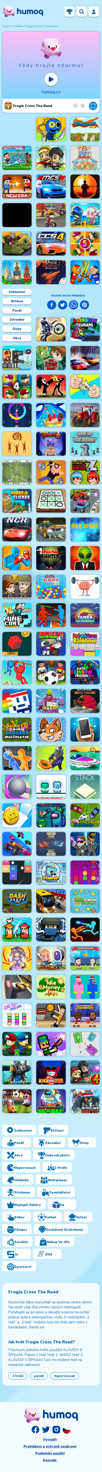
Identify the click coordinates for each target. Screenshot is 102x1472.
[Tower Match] (17, 272)
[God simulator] (17, 444)
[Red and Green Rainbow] (85, 644)
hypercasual (64, 1376)
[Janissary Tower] (17, 358)
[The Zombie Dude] (50, 358)
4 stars (75, 106)
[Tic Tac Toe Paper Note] (50, 501)
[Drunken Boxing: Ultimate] (17, 558)
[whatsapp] (73, 305)
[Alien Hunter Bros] (85, 844)
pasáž (39, 1376)
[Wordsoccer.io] (17, 472)
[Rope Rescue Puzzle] (17, 672)
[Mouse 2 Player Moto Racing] (50, 215)
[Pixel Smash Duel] (50, 1044)
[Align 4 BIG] (50, 587)
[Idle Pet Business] (85, 158)
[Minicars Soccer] (85, 815)
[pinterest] (84, 305)
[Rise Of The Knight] (85, 444)
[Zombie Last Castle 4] (17, 386)
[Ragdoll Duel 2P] (50, 615)
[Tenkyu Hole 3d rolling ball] (17, 787)
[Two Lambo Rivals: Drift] (85, 358)
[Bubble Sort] (85, 872)
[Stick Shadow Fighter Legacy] (50, 444)
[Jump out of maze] (17, 644)
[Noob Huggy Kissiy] (85, 987)
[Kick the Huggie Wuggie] (50, 1072)
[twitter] (62, 305)
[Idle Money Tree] (50, 987)
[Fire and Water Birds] (50, 844)
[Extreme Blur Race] (85, 501)
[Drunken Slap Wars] (17, 758)
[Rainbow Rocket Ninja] (50, 129)
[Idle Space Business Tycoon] (85, 529)
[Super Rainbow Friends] (85, 672)
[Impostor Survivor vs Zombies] (50, 1101)
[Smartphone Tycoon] (85, 729)
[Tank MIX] (17, 244)
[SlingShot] (50, 758)
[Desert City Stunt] (50, 529)
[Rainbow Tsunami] (85, 329)
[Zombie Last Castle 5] (85, 244)
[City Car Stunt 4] (50, 244)
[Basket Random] (50, 1015)
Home (6, 26)
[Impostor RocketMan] (50, 644)
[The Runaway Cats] (85, 129)
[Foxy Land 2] (50, 729)
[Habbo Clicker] (17, 501)
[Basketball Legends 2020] (85, 1015)
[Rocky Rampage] (50, 701)
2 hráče (18, 26)
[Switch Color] (17, 415)
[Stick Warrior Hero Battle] (85, 272)
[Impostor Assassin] (50, 815)
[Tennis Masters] (85, 958)
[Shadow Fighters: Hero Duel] (50, 386)
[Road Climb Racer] (85, 1101)
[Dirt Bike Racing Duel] (50, 329)
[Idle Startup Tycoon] (50, 872)
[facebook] (51, 305)
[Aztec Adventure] (17, 587)
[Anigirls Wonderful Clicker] (17, 958)
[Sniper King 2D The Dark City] (85, 186)
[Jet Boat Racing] (85, 758)
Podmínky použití (50, 1453)
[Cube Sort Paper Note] (17, 1015)
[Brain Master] (85, 587)
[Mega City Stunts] (50, 186)
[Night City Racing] (17, 529)
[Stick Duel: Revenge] (85, 930)
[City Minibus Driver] (50, 901)
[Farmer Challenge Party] (17, 930)
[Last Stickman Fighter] (50, 558)
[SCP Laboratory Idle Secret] (85, 558)
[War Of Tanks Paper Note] (85, 1044)
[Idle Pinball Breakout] (17, 872)
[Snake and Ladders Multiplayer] (17, 729)
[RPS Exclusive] (85, 386)
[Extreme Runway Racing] (17, 987)
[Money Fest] (17, 815)
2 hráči (17, 1376)
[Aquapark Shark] (50, 415)
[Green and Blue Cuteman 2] (50, 787)
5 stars (83, 106)
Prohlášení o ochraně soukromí (49, 1446)
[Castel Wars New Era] (17, 186)
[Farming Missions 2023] (85, 415)
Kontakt (50, 1460)
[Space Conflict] (50, 272)
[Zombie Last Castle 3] (17, 1044)
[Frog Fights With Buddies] (85, 901)
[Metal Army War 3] (85, 215)
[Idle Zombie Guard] (50, 158)
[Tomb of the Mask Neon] (17, 701)
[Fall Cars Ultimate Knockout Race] (17, 844)
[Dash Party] (17, 901)
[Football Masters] (17, 158)
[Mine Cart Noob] (17, 615)
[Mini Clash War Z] (85, 472)
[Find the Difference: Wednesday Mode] (17, 215)
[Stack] (85, 787)
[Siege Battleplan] (17, 1072)
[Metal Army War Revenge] (50, 958)
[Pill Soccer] (17, 1101)
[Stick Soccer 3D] (50, 672)
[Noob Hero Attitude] (50, 472)
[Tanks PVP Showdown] (85, 615)
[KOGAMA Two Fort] (50, 930)
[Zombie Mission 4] (85, 1072)
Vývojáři (50, 1439)
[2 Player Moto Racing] (85, 701)
